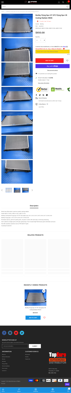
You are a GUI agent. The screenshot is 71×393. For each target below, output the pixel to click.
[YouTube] (16, 333)
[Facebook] (36, 95)
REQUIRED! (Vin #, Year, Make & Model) (49, 49)
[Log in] (59, 2)
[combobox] (33, 7)
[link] (12, 270)
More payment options (52, 70)
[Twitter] (40, 95)
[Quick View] (43, 291)
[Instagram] (10, 333)
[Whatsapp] (47, 95)
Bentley (42, 24)
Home (2, 11)
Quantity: (38, 37)
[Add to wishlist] (67, 60)
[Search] (63, 2)
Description (34, 205)
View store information (43, 83)
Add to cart (49, 60)
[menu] (2, 2)
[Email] (43, 95)
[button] (2, 190)
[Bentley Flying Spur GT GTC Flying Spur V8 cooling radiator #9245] (35, 297)
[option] (9, 190)
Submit (34, 346)
